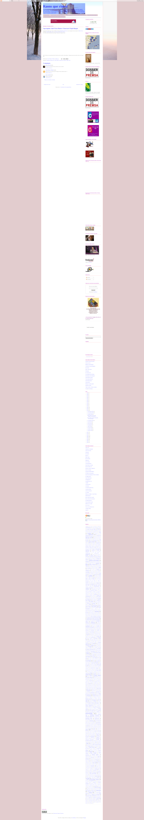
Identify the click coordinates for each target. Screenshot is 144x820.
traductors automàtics (94, 783)
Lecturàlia (90, 673)
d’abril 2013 (90, 426)
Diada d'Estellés (88, 600)
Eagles (86, 610)
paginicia (97, 709)
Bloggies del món (91, 563)
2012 (87, 432)
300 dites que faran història (90, 361)
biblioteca (87, 559)
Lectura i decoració (89, 490)
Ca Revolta (88, 568)
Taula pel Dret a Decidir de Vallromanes (95, 774)
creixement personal (92, 595)
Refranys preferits (95, 754)
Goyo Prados (99, 644)
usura (100, 788)
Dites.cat (99, 606)
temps (100, 776)
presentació (87, 736)
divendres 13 (93, 607)
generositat (91, 642)
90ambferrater (96, 530)
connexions (87, 590)
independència (93, 651)
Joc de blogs (88, 660)
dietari (90, 604)
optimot (90, 709)
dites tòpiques (94, 606)
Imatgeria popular (97, 649)
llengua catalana (97, 675)
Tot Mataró (91, 781)
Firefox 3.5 (97, 634)
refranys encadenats (93, 752)
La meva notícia (98, 670)
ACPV (97, 532)
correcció (91, 593)
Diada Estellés (94, 600)
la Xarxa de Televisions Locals (60, 31)
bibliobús (94, 558)
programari (92, 737)
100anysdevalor (88, 527)
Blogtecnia (87, 460)
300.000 (98, 529)
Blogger (87, 563)
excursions (87, 630)
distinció (89, 605)
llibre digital (87, 677)
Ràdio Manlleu (88, 745)
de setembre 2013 (91, 420)
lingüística (98, 674)
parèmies (98, 711)
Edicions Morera (96, 610)
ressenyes (87, 758)
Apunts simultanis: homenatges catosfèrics (57, 15)
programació (87, 737)
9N (99, 530)
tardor (99, 773)
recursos (87, 749)
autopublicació (88, 554)
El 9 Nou (87, 612)
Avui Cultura (98, 554)
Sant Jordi (94, 762)
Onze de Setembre (93, 708)
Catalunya (94, 574)
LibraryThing (88, 674)
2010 (87, 435)
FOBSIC (87, 635)
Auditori (93, 551)
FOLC (92, 635)
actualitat (89, 533)
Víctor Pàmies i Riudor (49, 70)
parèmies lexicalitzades (97, 712)
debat (96, 597)
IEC (99, 647)
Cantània (96, 570)
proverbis (97, 739)
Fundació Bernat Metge (92, 639)
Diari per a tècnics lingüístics (90, 468)
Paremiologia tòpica (89, 380)
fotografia (99, 637)
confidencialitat (94, 589)
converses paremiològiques (96, 592)
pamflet (100, 710)
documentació (88, 608)
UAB (98, 786)
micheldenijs (74, 817)
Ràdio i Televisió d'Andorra (97, 744)
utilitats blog (88, 789)
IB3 (93, 647)
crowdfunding (88, 596)
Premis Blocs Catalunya (91, 734)
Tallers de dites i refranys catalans (91, 387)
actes (100, 532)
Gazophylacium (88, 479)
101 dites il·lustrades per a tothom (96, 527)
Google (94, 643)
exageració (98, 629)
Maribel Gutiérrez (88, 688)
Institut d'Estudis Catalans (97, 652)
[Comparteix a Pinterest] (67, 58)
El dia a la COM (91, 613)
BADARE (87, 555)
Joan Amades (88, 656)
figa (90, 634)
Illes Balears (99, 648)
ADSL (96, 534)
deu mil (95, 598)
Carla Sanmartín (98, 571)
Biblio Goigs (87, 457)
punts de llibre (92, 741)
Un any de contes (90, 787)
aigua (95, 535)
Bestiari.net (89, 558)
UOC (95, 788)
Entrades (88, 277)
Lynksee (87, 681)
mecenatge (88, 690)
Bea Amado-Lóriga (90, 557)
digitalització (94, 604)
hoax (86, 646)
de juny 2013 (90, 423)
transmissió (87, 784)
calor (93, 569)
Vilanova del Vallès (89, 795)
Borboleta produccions (64, 30)
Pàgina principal (46, 15)
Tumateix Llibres (88, 508)
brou (87, 567)
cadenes (87, 569)
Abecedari (87, 531)
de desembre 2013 (91, 411)
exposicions (93, 630)
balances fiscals (93, 555)
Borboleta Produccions (50, 60)
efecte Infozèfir (91, 611)
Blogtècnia (98, 564)
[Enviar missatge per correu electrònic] (61, 58)
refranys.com (87, 755)
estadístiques (88, 626)
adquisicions (91, 534)
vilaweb (94, 795)
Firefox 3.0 (93, 634)
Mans (93, 683)
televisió (64, 60)
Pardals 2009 (93, 711)
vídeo (100, 793)
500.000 (92, 530)
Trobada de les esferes (89, 785)
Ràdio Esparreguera (89, 744)
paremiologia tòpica (89, 718)
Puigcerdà (94, 740)
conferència (87, 589)
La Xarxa (94, 672)
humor (90, 647)
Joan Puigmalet (95, 657)
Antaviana (87, 452)
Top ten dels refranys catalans (92, 15)
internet (88, 653)
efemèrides (97, 611)
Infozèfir (91, 652)
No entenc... (97, 703)
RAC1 (96, 742)
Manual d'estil (96, 683)
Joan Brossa (94, 656)
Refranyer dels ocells (94, 750)
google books (98, 643)
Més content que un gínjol (90, 497)
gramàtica (87, 645)
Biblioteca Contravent (93, 559)
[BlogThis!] (64, 58)
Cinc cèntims (88, 461)
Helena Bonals (48, 65)
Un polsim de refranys (89, 388)
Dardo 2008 (88, 597)
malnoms (92, 682)
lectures (95, 673)
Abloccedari (90, 531)
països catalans (91, 710)
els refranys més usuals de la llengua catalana (94, 617)
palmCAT (96, 710)
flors (100, 634)
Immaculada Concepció (92, 650)
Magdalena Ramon (97, 681)
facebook (87, 631)
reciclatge (98, 748)
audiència (93, 550)
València (92, 789)
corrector (95, 593)
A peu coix (87, 447)
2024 (87, 394)
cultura (94, 596)
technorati (96, 775)
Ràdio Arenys (95, 743)
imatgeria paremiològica (90, 649)
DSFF (96, 609)
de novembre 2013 (91, 412)
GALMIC (92, 640)
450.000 (87, 530)
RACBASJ (99, 742)
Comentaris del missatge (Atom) (66, 87)
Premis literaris (93, 735)
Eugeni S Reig (96, 628)
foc (90, 635)
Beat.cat (87, 455)
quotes (93, 742)
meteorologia (98, 691)
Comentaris (89, 279)
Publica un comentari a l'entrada (49, 79)
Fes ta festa (92, 632)
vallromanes (98, 790)
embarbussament (89, 618)
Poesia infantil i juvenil (89, 502)
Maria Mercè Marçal (98, 687)
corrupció (91, 594)
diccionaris (88, 603)
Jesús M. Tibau (92, 655)
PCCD (94, 721)
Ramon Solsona (92, 747)
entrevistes (61, 60)
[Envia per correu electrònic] (63, 58)
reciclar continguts (92, 748)
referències (91, 749)
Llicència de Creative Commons (58, 813)
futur (97, 639)
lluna (91, 679)
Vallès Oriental (88, 790)
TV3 (93, 786)
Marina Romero (94, 688)
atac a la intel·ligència (96, 549)
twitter (96, 786)
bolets (94, 565)
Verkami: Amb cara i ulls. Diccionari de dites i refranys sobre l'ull (76, 15)
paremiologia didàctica (89, 716)
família (96, 631)
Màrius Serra (99, 688)
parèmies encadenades (89, 712)
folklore (95, 635)
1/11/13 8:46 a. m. (48, 77)
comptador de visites (89, 588)
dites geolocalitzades (94, 605)
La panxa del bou (88, 489)
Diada (99, 599)
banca (99, 555)
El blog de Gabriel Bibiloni (90, 471)
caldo (90, 569)
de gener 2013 (90, 430)
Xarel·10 (87, 510)
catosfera (91, 575)
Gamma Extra (96, 640)
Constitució (98, 591)
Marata (95, 684)
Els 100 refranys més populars (96, 616)
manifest (89, 683)
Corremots (87, 594)
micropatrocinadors (92, 692)
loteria (94, 680)
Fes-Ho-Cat (96, 632)
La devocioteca (88, 484)
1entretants (94, 528)
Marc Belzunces (99, 684)
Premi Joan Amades (92, 733)
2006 (87, 440)
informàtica (87, 652)
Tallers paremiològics (93, 773)
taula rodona (87, 775)
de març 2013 (90, 427)
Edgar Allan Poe (90, 610)
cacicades (93, 568)
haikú (96, 645)
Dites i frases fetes (89, 369)
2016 (87, 405)
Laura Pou (98, 672)
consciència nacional (93, 590)
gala (89, 640)
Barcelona (92, 556)
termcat (98, 777)
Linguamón (94, 674)
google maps (88, 644)
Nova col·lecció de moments (90, 498)
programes (98, 737)
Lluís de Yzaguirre (96, 678)
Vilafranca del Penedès (96, 794)
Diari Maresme (87, 602)
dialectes (98, 600)
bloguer (87, 565)
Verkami (90, 792)
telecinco (87, 776)
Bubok (90, 567)
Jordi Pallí (90, 262)
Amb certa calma (88, 450)
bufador (93, 567)
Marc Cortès (88, 685)
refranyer (87, 750)
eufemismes (91, 628)
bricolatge (99, 566)
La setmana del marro (96, 671)
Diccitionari (87, 367)
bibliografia (98, 558)
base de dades (97, 556)
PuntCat (87, 741)
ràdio (87, 743)
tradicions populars (88, 782)
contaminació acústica (88, 592)
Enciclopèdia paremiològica (90, 374)
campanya (98, 569)
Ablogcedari (95, 531)
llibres (91, 677)
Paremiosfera (88, 382)
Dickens (99, 603)
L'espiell (87, 482)
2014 (87, 408)
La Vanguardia (90, 672)
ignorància (87, 648)
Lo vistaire (87, 492)
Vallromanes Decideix (91, 791)
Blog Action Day (88, 562)
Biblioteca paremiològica (89, 364)
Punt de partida (99, 740)
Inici (63, 84)
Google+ (92, 644)
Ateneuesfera (88, 550)
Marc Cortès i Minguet (93, 685)
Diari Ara (87, 601)
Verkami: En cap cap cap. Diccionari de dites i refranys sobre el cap (54, 16)
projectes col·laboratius (89, 738)
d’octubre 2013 (90, 414)
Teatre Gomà (91, 775)
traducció (94, 782)
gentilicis (95, 642)
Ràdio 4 (91, 743)
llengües (99, 676)
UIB (86, 787)
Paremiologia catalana (88, 356)
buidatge (96, 567)
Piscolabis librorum (89, 500)
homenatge (90, 646)
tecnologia (99, 775)
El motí (98, 613)
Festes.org (92, 633)
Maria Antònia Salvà (92, 687)
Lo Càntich (94, 679)
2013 (87, 410)
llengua (91, 675)
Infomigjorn (98, 651)
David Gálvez (92, 597)
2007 (87, 439)
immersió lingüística (98, 650)
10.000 (95, 526)
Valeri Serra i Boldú (97, 789)
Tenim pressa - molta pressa (91, 777)
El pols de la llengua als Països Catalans (92, 474)
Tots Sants (95, 781)
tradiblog (99, 781)
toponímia (87, 780)
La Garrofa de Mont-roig (89, 487)
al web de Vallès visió (49, 31)
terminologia (87, 778)
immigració (88, 651)
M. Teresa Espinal (91, 681)
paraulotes (88, 711)
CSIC (91, 596)
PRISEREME (98, 736)
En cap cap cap (88, 372)
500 (89, 530)
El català (98, 612)
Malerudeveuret (88, 495)
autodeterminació (96, 553)
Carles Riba (87, 572)
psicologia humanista (89, 740)
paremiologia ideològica (97, 716)
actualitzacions (96, 533)
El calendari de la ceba (93, 612)
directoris (99, 604)
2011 (87, 433)
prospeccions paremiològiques (90, 739)
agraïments (87, 535)
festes (89, 633)
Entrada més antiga (79, 84)
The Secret (99, 778)
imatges (87, 650)
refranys (90, 751)
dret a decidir (94, 608)
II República (94, 648)
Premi (99, 731)
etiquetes (87, 628)
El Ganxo (95, 613)
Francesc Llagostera (89, 638)
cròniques (98, 595)
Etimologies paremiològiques (90, 375)
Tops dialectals (91, 780)
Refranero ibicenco (97, 749)
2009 (87, 436)
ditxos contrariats (89, 607)
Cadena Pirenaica (97, 568)
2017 (87, 404)
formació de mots (88, 637)
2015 (87, 407)
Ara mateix (87, 453)
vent (96, 791)
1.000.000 (87, 526)
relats (98, 756)
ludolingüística (98, 680)
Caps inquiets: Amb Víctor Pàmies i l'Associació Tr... (92, 416)
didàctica (87, 604)
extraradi (98, 630)
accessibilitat (99, 531)
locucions (90, 680)
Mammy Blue (96, 682)
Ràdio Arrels (99, 743)
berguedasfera (96, 557)
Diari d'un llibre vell (89, 466)
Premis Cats (98, 734)
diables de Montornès (94, 599)
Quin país (90, 742)
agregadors (91, 535)
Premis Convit (87, 735)
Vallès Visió (81, 30)
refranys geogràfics (93, 753)
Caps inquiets (56, 60)
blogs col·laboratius (93, 564)
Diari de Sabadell (97, 601)
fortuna (96, 637)
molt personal (88, 695)
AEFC (99, 534)
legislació (99, 673)
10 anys (91, 526)
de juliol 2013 (90, 421)
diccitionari (93, 603)
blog (100, 561)
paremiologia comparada (94, 715)
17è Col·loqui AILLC (89, 528)
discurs (86, 605)
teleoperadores (92, 776)
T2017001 (87, 773)
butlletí (100, 567)
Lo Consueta (98, 679)
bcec (86, 557)
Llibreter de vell (96, 677)
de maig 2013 (90, 424)
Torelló (96, 780)
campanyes (87, 570)
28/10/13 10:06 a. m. (49, 72)
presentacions (92, 736)
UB (100, 786)
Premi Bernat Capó (88, 732)
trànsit (99, 783)
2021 (87, 398)
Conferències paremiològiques (90, 366)
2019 (87, 401)
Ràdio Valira (90, 746)
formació (97, 636)
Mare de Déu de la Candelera (92, 686)
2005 (87, 442)
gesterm (90, 643)
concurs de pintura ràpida (96, 588)
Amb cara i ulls (89, 537)
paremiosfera (97, 718)
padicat (94, 709)
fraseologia (95, 638)
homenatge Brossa (95, 646)
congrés (99, 589)
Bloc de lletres (88, 458)
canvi (99, 570)
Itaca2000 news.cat (89, 481)
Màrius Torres (89, 689)
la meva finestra (92, 670)
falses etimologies (91, 631)
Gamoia (100, 640)
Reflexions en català (89, 503)
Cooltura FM (87, 593)
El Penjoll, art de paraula (89, 473)
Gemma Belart (94, 641)
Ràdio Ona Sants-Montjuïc (94, 745)
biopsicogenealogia (96, 561)
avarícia (94, 554)
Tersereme (95, 778)
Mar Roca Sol (91, 684)
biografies (91, 561)
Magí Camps (87, 682)
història (99, 645)
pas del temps (97, 720)
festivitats (87, 634)
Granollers (92, 645)
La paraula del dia (89, 671)
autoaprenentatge (88, 553)
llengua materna (89, 676)
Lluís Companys (91, 678)
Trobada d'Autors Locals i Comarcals (95, 784)
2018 (87, 403)
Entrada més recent (47, 84)
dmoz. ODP (98, 607)
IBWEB (96, 647)
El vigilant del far (88, 476)
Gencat (99, 641)
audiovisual (87, 551)
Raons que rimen (55, 6)
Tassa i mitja (87, 774)
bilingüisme (87, 561)
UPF (97, 788)
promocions (98, 738)
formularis (92, 637)
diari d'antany (91, 601)
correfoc (99, 593)
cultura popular (98, 596)
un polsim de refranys (97, 787)
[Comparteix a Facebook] (66, 58)
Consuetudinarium (88, 463)
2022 (87, 397)
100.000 (99, 526)
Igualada (90, 648)
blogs (87, 564)
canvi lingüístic (87, 571)
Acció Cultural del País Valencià (90, 532)
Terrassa (92, 778)
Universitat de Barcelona (90, 788)
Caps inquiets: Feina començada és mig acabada (92, 418)
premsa (98, 735)
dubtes (99, 609)
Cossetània (95, 594)
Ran (97, 747)
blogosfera (97, 563)
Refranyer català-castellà (90, 383)
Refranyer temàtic (88, 385)
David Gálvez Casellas (89, 465)
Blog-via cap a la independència (96, 562)
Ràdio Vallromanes (95, 746)
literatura (87, 675)
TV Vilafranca (90, 786)
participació (91, 720)
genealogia (87, 642)
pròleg (94, 738)
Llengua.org (95, 676)
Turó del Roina (95, 785)
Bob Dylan (90, 565)
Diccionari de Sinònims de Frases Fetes (95, 602)
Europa (95, 629)
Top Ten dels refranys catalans (92, 779)
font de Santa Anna (92, 636)
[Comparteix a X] (65, 58)
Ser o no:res (87, 505)
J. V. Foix (93, 654)
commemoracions (96, 586)
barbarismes (87, 556)
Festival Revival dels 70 (98, 633)
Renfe (92, 757)
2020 (87, 400)
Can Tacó (92, 570)
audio (98, 550)
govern (95, 644)
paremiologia (89, 713)
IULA (89, 654)
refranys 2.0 (96, 751)
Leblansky (87, 673)
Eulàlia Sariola (91, 629)
